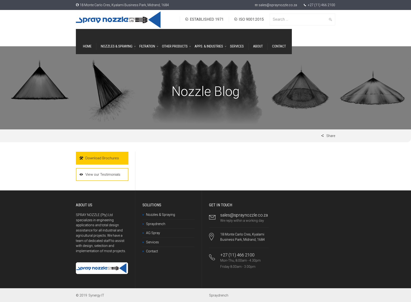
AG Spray (153, 233)
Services (152, 242)
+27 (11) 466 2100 (321, 5)
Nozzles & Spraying (160, 215)
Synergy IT (96, 295)
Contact (152, 251)
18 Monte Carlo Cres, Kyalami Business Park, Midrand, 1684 (124, 5)
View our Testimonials (102, 174)
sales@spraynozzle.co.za (278, 5)
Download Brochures (102, 158)
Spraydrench (155, 224)
